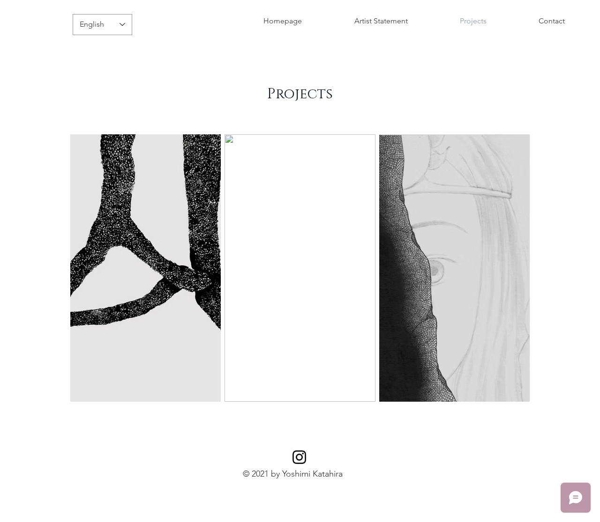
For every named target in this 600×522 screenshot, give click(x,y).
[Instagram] (299, 457)
